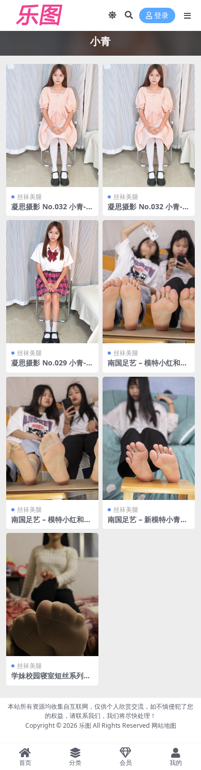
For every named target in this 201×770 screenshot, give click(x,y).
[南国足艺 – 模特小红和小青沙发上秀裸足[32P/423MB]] (149, 281)
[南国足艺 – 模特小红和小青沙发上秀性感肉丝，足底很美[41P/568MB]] (52, 438)
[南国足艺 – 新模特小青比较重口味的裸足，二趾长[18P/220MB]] (149, 438)
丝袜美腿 (29, 196)
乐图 (85, 725)
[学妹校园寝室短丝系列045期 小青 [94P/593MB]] (52, 594)
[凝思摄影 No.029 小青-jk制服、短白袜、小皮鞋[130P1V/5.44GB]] (52, 281)
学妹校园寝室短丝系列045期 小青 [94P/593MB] (51, 680)
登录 (161, 16)
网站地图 (164, 725)
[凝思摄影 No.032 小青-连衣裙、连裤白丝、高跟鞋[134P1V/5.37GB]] (52, 125)
